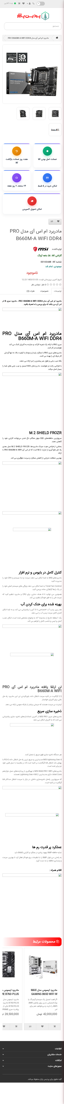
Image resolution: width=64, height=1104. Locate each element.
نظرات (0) (31, 291)
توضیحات (57, 291)
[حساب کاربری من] (29, 3)
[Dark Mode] (41, 4)
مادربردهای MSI (33, 366)
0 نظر (44, 284)
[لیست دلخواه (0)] (23, 3)
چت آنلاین (8, 3)
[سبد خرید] (19, 3)
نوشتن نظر (35, 284)
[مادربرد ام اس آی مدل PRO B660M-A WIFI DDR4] (32, 74)
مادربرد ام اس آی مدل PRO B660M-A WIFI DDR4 (28, 38)
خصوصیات (44, 291)
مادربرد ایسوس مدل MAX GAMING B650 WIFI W (44, 992)
